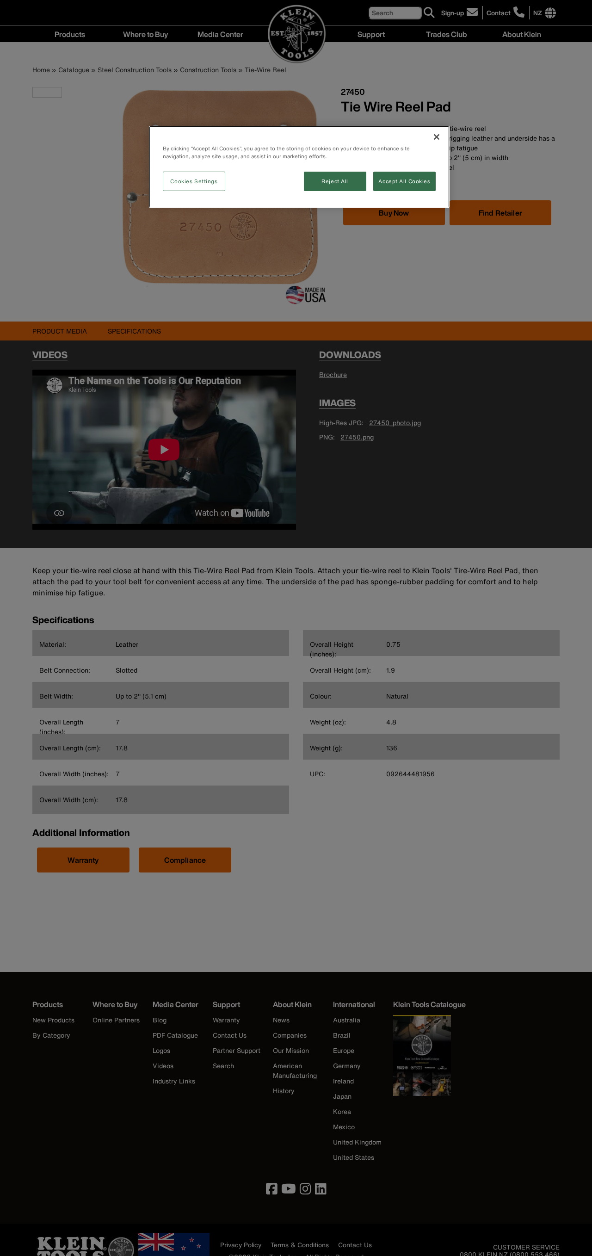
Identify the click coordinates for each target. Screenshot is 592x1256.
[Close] (436, 137)
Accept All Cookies (404, 181)
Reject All (334, 181)
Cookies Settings (193, 181)
